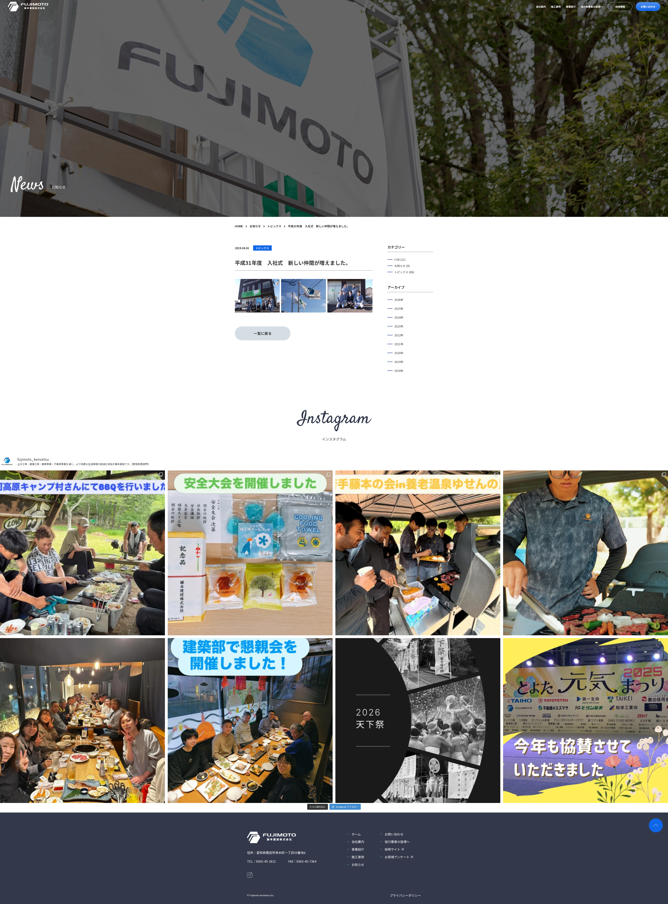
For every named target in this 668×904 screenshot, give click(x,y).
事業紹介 (571, 6)
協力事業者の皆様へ (592, 6)
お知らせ (358, 864)
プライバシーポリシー (405, 895)
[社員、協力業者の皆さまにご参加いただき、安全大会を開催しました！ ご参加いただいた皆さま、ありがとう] (250, 552)
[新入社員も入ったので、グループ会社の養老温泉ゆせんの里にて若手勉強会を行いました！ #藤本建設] (417, 552)
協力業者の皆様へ (397, 841)
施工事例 (556, 6)
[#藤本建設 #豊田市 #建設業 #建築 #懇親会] (250, 720)
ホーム (356, 834)
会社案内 (541, 6)
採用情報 (620, 6)
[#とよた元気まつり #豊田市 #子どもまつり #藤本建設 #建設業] (585, 720)
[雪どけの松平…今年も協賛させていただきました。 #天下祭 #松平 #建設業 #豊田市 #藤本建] (417, 720)
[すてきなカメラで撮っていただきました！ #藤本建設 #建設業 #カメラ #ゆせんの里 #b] (585, 552)
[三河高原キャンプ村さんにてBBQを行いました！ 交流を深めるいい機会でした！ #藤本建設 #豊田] (82, 552)
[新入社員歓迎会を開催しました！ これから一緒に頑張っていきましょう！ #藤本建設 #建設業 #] (82, 720)
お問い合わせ (648, 6)
